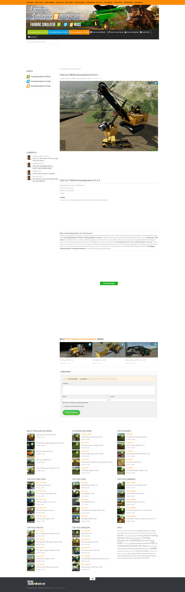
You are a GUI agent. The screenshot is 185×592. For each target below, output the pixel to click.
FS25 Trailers (69, 2)
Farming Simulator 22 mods (145, 531)
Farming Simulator (143, 535)
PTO (151, 551)
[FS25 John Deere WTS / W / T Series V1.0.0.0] (121, 510)
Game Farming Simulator (139, 543)
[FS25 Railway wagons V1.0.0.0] (76, 471)
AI (147, 533)
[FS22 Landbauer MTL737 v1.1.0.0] (141, 349)
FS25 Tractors (39, 2)
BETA (155, 533)
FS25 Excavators (80, 2)
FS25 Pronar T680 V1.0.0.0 (43, 460)
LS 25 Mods (145, 558)
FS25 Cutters (118, 2)
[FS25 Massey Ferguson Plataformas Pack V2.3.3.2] (121, 519)
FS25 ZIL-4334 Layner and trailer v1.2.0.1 (48, 468)
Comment (65, 383)
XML (139, 553)
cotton (126, 535)
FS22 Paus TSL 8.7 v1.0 (67, 360)
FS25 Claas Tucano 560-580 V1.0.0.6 (136, 485)
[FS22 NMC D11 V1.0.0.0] (108, 349)
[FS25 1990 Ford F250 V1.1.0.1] (76, 485)
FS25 (119, 543)
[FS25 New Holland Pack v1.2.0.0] (121, 502)
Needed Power (123, 551)
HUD (156, 543)
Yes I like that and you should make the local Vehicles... (45, 180)
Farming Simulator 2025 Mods (131, 558)
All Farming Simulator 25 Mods (37, 32)
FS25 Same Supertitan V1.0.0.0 (45, 510)
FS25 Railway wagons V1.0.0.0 (89, 470)
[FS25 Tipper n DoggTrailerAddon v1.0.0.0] (31, 550)
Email (113, 396)
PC (134, 551)
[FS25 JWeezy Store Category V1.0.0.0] (76, 445)
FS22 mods (120, 531)
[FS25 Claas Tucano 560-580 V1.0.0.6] (121, 485)
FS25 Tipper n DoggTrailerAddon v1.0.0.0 (48, 550)
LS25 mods (133, 556)
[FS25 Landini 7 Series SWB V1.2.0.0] (31, 494)
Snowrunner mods (122, 533)
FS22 (138, 540)
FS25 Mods (125, 556)
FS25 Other (85, 443)
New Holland (130, 551)
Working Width (133, 554)
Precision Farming (141, 551)
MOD (149, 548)
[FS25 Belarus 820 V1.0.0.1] (31, 485)
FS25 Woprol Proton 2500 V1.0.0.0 (46, 435)
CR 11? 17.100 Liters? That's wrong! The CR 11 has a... (45, 159)
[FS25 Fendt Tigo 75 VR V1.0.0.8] (76, 550)
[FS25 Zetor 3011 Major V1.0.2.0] (31, 519)
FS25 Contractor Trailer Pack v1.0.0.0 (92, 567)
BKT (122, 535)
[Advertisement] (109, 53)
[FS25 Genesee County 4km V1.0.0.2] (121, 437)
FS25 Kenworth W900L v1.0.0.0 (45, 559)
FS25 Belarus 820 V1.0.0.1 (43, 485)
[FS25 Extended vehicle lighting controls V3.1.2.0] (31, 445)
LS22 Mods (143, 533)
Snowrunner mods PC (134, 533)
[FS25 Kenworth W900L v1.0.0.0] (31, 559)
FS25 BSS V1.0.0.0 (86, 533)
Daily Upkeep (131, 536)
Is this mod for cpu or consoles (43, 173)
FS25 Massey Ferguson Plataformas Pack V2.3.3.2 (140, 519)
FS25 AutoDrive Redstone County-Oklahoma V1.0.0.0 (96, 462)
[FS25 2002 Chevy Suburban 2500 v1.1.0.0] (76, 510)
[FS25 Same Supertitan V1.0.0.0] (31, 510)
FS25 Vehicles (90, 2)
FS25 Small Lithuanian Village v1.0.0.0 (137, 470)
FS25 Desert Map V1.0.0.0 (133, 462)
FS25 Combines (50, 2)
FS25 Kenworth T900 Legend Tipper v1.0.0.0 (49, 542)
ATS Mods (133, 531)
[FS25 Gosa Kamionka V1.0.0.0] (76, 542)
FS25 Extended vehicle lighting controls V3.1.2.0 (50, 443)
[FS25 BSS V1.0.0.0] (76, 534)
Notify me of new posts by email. (74, 406)
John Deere (142, 545)
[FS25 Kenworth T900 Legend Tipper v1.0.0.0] (31, 542)
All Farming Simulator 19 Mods (79, 32)
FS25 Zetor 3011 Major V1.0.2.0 (45, 519)
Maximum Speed (134, 549)
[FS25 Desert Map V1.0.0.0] (121, 462)
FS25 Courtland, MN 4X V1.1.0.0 (135, 445)
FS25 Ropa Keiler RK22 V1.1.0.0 (135, 493)
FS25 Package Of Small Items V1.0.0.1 (92, 437)
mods (154, 548)
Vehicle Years (125, 553)
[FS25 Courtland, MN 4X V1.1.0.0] (121, 445)
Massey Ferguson (122, 549)
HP (153, 543)
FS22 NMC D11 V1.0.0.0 (99, 360)
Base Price (150, 533)
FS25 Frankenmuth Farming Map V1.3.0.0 (138, 454)
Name (65, 396)
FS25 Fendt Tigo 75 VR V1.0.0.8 (90, 550)
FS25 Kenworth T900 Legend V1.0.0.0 (47, 567)
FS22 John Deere (147, 540)
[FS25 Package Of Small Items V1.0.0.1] (76, 437)
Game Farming (126, 543)
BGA (119, 535)
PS (149, 551)
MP (118, 551)
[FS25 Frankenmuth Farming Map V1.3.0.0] (121, 454)
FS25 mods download (145, 556)
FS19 (132, 540)
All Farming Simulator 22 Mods (58, 32)
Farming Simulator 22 (135, 538)
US (121, 553)
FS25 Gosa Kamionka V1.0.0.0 (89, 542)
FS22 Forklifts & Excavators (70, 69)
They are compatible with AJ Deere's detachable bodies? (42, 167)
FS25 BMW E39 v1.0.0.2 (87, 502)
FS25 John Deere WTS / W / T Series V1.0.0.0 (139, 510)
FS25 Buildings (128, 2)
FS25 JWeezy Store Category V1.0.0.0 (92, 445)
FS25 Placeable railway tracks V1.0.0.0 (92, 454)
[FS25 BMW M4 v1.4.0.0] (76, 494)
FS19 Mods (47, 588)
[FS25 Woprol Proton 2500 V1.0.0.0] (31, 437)
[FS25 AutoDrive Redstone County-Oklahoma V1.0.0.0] (76, 462)
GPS (149, 543)
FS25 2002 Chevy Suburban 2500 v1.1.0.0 (93, 510)
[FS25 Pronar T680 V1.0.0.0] (31, 462)
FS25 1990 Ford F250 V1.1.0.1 (89, 485)
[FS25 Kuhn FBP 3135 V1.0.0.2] (31, 454)
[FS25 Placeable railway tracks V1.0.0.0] (76, 454)
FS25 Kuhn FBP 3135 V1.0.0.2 (44, 451)
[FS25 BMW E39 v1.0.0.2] (76, 502)
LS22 (155, 546)
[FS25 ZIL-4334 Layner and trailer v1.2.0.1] (31, 471)
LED (149, 546)
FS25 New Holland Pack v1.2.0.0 (135, 502)
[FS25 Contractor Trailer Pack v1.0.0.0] (76, 567)
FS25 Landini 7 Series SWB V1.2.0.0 (46, 493)
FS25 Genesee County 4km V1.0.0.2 (136, 437)
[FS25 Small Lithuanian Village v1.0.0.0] (121, 471)
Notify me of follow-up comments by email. (75, 402)
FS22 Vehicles (108, 2)
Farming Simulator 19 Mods (35, 588)
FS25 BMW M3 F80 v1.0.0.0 (88, 519)
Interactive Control (128, 545)
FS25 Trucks (60, 2)
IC (118, 546)
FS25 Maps (30, 2)
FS (129, 541)
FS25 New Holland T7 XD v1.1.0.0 (45, 502)
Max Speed (144, 549)
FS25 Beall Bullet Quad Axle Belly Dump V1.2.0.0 (95, 559)
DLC (136, 535)
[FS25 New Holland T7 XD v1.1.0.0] (31, 502)
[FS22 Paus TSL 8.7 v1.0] (76, 349)
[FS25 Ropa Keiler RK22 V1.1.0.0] (121, 494)
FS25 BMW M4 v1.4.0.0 (87, 493)
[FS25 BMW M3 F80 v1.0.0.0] (76, 519)
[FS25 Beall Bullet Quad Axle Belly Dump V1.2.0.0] (76, 559)
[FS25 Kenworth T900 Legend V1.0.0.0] (31, 567)
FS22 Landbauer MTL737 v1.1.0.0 (135, 360)
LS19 (152, 546)
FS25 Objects (138, 2)
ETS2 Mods (126, 531)
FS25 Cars (99, 2)
